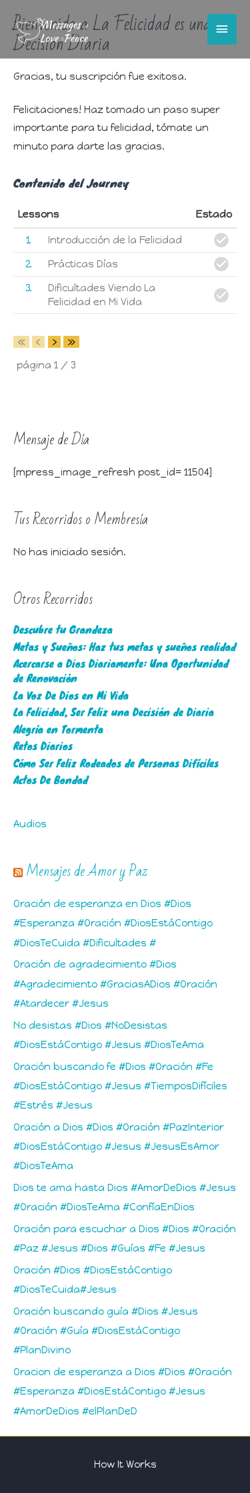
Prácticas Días (83, 264)
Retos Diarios (43, 745)
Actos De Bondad (50, 779)
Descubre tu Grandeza (63, 629)
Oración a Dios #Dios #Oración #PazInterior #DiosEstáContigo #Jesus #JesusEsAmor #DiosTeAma (118, 1146)
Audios (30, 824)
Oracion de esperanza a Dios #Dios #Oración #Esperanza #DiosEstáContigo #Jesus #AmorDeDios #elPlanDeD (122, 1391)
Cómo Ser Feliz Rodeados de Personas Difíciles (116, 763)
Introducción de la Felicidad (115, 240)
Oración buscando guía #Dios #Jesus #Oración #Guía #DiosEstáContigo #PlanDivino (105, 1330)
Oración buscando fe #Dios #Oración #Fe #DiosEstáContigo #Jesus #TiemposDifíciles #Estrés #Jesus (120, 1086)
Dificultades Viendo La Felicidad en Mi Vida (101, 294)
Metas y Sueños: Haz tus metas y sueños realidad (124, 646)
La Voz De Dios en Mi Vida (71, 695)
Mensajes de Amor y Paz (86, 871)
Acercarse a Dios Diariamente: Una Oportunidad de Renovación (121, 671)
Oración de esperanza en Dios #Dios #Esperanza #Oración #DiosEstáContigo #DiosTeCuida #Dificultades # (113, 923)
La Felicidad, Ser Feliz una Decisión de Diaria (113, 712)
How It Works (125, 1464)
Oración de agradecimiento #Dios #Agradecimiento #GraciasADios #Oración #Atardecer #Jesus (115, 983)
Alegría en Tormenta (58, 729)
